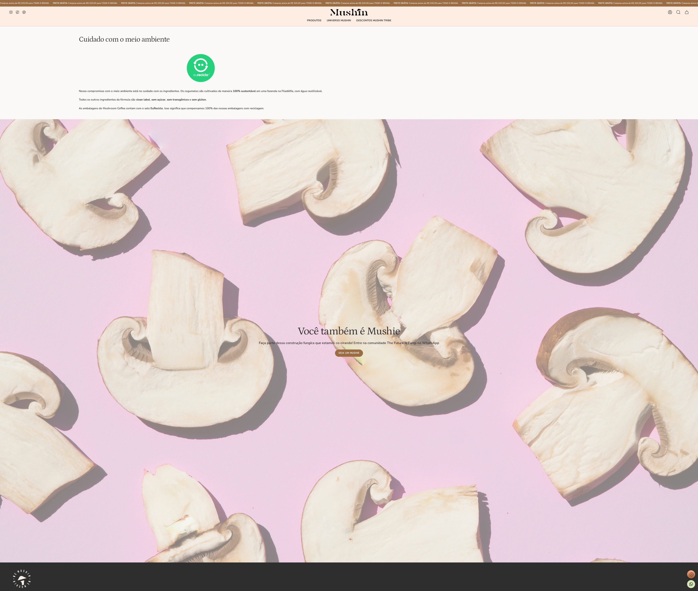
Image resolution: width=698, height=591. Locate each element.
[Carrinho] (687, 12)
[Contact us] (691, 584)
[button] (314, 20)
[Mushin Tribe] (691, 574)
